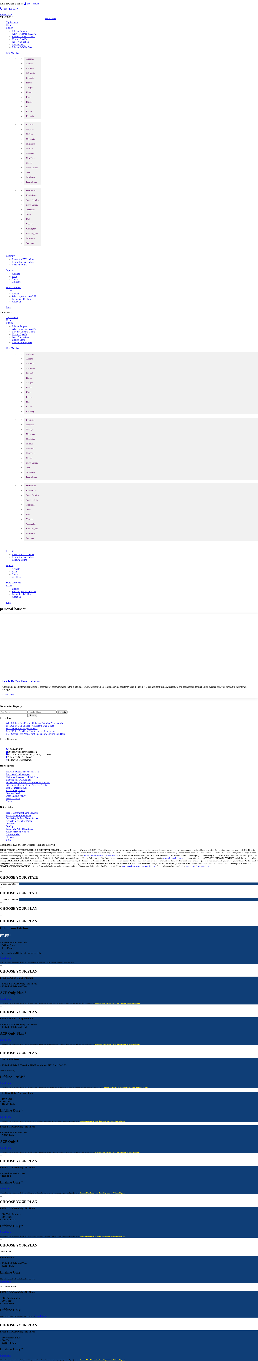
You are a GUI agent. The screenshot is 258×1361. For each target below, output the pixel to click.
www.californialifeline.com (174, 858)
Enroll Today (6, 14)
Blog (8, 307)
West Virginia (32, 233)
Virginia (29, 224)
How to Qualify (19, 39)
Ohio (28, 172)
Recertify (10, 256)
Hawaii (29, 92)
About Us (16, 301)
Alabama (30, 59)
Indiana (29, 102)
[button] (7, 17)
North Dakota (32, 168)
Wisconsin (30, 238)
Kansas (29, 111)
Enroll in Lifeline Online (23, 36)
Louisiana (30, 125)
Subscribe (62, 712)
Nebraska (30, 153)
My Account (32, 3)
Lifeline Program (20, 31)
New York (30, 158)
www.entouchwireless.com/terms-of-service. (101, 855)
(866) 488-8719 (10, 8)
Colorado (30, 78)
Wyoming (30, 243)
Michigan (30, 134)
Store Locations (13, 287)
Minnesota (30, 139)
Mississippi (30, 144)
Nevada (29, 163)
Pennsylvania (31, 182)
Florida (29, 83)
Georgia (29, 87)
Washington (31, 229)
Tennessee (30, 210)
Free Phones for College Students (21, 728)
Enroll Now (5, 958)
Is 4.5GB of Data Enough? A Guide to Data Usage (30, 726)
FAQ (14, 276)
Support (9, 270)
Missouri (29, 149)
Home (9, 25)
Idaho (28, 97)
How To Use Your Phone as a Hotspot (21, 681)
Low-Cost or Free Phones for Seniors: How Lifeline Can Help (35, 734)
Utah (28, 219)
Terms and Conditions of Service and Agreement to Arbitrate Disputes (117, 1003)
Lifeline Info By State (22, 47)
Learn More (8, 694)
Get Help (16, 282)
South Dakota (32, 205)
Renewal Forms (19, 264)
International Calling (21, 299)
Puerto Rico (31, 190)
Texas (28, 214)
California (30, 73)
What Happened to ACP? (24, 34)
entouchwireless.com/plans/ (197, 866)
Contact (15, 279)
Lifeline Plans (18, 44)
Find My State (12, 53)
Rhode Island (31, 195)
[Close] (1, 871)
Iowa (28, 107)
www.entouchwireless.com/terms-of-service (138, 866)
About (9, 290)
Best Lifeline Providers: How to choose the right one (31, 731)
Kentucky (30, 116)
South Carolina (32, 200)
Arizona (29, 64)
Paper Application (20, 42)
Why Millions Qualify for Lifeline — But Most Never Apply (34, 723)
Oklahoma (30, 177)
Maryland (30, 129)
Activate (16, 273)
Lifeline (9, 27)
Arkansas (30, 68)
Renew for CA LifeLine (23, 262)
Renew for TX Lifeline (23, 259)
